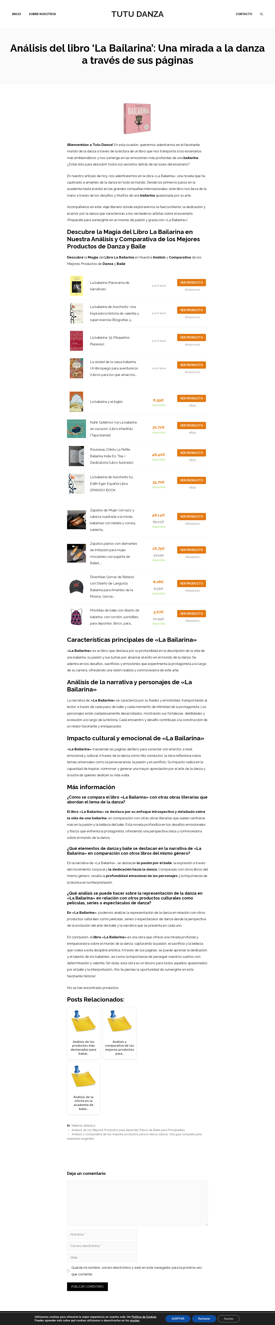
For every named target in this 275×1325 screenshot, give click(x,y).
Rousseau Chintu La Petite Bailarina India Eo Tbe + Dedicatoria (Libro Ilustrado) (111, 456)
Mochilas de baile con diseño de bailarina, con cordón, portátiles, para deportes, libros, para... (114, 616)
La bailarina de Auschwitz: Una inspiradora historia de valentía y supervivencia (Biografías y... (114, 313)
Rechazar (204, 1319)
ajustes (134, 1320)
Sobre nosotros (42, 14)
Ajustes (229, 1319)
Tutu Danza (137, 14)
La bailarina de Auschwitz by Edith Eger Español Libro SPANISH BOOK (111, 483)
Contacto (244, 14)
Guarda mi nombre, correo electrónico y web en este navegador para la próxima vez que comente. (136, 1271)
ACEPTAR (178, 1319)
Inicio (16, 14)
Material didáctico (83, 1125)
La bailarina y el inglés (106, 402)
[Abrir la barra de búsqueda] (261, 14)
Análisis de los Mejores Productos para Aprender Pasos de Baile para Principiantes (128, 1130)
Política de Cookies (144, 1317)
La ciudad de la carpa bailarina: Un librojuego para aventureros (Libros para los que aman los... (114, 368)
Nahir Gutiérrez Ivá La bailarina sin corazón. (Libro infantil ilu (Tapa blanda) (113, 428)
